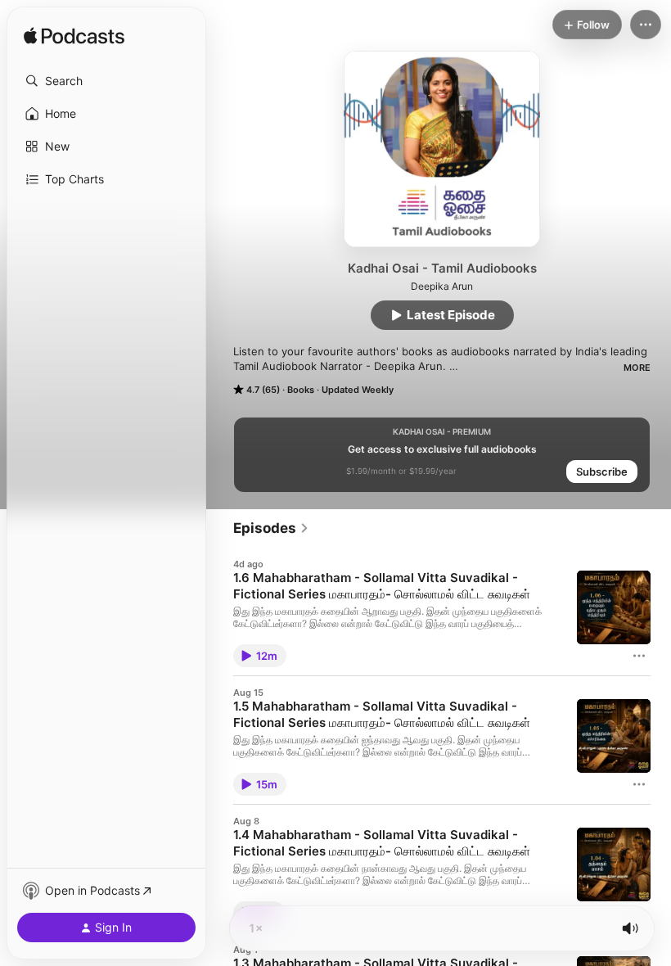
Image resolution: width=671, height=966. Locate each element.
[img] (74, 37)
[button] (106, 81)
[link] (271, 528)
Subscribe (602, 471)
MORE (637, 367)
